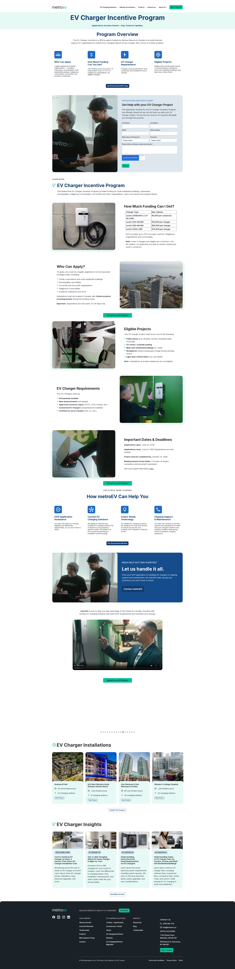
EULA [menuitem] (181, 960)
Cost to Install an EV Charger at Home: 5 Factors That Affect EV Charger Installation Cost (66, 860)
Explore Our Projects (117, 810)
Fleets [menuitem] (108, 930)
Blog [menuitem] (135, 926)
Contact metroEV (133, 589)
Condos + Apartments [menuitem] (114, 922)
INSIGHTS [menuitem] (136, 918)
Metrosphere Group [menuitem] (87, 938)
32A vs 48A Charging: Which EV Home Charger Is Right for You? (99, 859)
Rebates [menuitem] (109, 938)
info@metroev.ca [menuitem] (169, 927)
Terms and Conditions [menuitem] (156, 960)
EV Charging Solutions (108, 7)
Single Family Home (63, 852)
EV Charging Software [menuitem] (114, 934)
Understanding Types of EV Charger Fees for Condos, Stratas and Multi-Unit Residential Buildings (166, 860)
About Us (162, 7)
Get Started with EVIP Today (117, 86)
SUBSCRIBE (124, 910)
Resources (152, 7)
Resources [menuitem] (137, 922)
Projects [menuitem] (82, 934)
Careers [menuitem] (82, 942)
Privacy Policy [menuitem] (172, 960)
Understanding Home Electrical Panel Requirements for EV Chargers (130, 860)
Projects (141, 7)
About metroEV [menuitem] (85, 922)
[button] (99, 732)
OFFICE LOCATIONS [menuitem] (167, 931)
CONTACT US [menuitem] (165, 920)
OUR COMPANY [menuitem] (85, 918)
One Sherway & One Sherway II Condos (130, 785)
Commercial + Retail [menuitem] (114, 926)
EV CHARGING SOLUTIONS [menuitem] (115, 918)
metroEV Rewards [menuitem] (86, 926)
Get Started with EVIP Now (117, 543)
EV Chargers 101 (94, 852)
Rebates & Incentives (127, 7)
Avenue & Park (60, 784)
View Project (26, 798)
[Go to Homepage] (59, 7)
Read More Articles (118, 894)
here (152, 469)
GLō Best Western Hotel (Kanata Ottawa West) (98, 785)
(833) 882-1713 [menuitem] (168, 924)
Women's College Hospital (33, 784)
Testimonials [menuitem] (84, 930)
